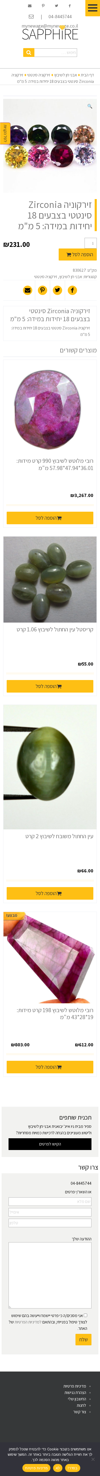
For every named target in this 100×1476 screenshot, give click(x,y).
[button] (29, 52)
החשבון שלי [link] (77, 1399)
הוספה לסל (82, 254)
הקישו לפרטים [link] (50, 1144)
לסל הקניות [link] (5, 133)
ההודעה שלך (81, 1239)
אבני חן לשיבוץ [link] (65, 75)
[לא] (93, 1459)
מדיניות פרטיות (36, 1468)
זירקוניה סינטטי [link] (38, 75)
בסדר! (72, 1468)
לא (58, 1468)
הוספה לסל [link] (46, 517)
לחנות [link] (81, 1405)
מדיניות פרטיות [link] (74, 1386)
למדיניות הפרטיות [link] (28, 1322)
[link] (50, 32)
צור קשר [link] (79, 1412)
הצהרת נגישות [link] (75, 1392)
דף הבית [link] (87, 75)
